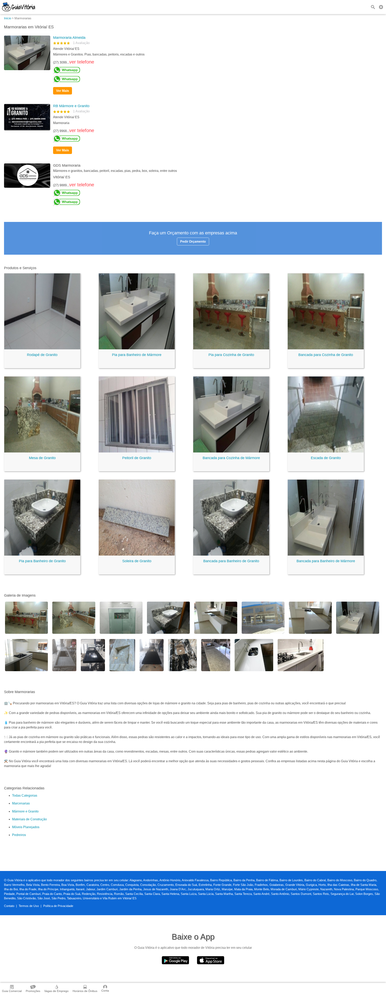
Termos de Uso (29, 906)
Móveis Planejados (25, 827)
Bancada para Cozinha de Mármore (231, 458)
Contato (9, 906)
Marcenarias (21, 803)
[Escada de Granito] (326, 451)
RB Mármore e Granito (71, 106)
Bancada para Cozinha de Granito (325, 355)
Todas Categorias (24, 795)
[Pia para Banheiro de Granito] (42, 554)
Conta (105, 990)
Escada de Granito (326, 458)
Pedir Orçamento (193, 241)
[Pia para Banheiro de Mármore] (137, 348)
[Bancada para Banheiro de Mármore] (326, 554)
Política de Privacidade (58, 906)
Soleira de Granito (136, 561)
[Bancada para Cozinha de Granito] (326, 348)
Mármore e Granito (25, 811)
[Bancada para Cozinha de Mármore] (231, 451)
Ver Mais (62, 90)
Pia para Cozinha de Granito (231, 355)
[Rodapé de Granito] (42, 348)
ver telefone (81, 62)
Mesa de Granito (42, 458)
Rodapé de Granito (42, 355)
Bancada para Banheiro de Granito (231, 561)
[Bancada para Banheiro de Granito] (231, 554)
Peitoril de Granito (136, 458)
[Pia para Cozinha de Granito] (231, 348)
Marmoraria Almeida (69, 38)
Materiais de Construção (29, 819)
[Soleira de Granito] (137, 554)
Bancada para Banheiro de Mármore (326, 561)
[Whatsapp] (216, 70)
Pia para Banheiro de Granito (42, 561)
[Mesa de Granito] (42, 451)
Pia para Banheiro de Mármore (136, 355)
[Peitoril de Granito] (137, 451)
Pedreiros (19, 835)
